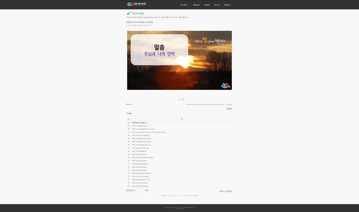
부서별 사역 (227, 5)
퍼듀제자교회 (192, 104)
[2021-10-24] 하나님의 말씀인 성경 (141, 135)
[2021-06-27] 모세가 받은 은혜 (140, 183)
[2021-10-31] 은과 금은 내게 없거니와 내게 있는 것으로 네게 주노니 (149, 132)
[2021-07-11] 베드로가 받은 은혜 (140, 176)
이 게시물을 (228, 104)
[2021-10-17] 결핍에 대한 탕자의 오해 (141, 138)
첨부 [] (129, 104)
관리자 (129, 25)
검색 (147, 190)
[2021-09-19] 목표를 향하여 (139, 151)
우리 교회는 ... (185, 5)
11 (187, 195)
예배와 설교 (196, 5)
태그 (230, 191)
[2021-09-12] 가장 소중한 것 (139, 154)
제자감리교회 (216, 104)
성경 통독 (207, 5)
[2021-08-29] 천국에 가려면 (139, 161)
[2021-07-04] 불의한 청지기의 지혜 (141, 180)
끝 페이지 (195, 195)
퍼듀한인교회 (203, 104)
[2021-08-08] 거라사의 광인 (139, 170)
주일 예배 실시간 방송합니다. (139, 122)
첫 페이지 (163, 195)
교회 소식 (216, 5)
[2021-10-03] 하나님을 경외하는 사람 (141, 145)
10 (184, 195)
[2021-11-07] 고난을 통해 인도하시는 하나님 (143, 129)
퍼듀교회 (197, 104)
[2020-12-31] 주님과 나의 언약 (139, 22)
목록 (230, 109)
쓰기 (223, 191)
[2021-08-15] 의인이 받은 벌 (139, 167)
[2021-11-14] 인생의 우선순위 (139, 126)
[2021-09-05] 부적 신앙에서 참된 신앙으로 (143, 157)
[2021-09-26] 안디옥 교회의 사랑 (140, 148)
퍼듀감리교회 (210, 104)
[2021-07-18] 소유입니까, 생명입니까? (141, 173)
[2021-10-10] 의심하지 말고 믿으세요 (141, 141)
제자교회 (222, 104)
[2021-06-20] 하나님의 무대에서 (140, 186)
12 (190, 195)
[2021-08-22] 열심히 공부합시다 (140, 164)
